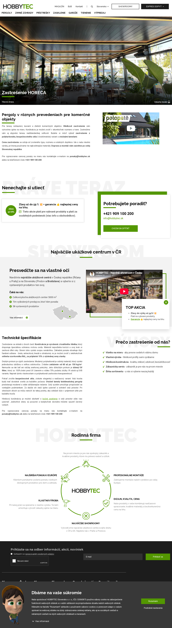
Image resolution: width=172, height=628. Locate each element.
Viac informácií (16, 317)
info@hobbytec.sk (113, 218)
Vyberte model (160, 102)
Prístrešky (43, 12)
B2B (70, 6)
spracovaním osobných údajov (39, 554)
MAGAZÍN (59, 6)
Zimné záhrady (24, 12)
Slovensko (102, 6)
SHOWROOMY (125, 6)
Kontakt (79, 6)
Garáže (73, 12)
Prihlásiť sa (158, 557)
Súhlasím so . (34, 554)
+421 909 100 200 (118, 213)
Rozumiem (153, 601)
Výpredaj (100, 12)
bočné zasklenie (50, 399)
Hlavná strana (8, 102)
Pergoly (7, 12)
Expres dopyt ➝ (155, 6)
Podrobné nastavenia (153, 608)
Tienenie (86, 12)
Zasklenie (59, 12)
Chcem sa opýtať (120, 228)
